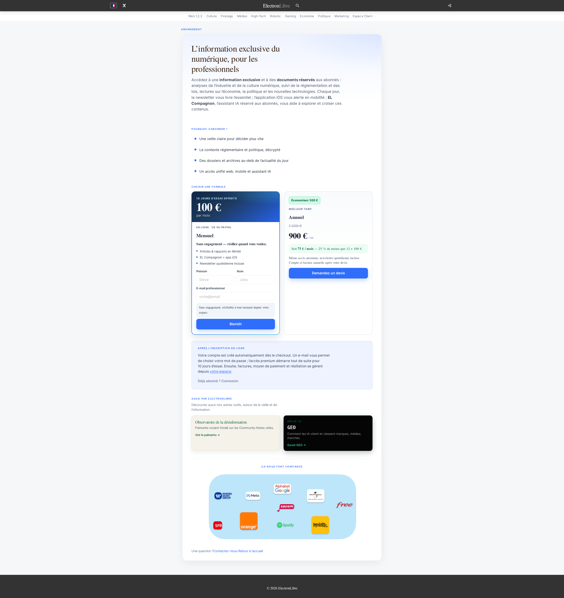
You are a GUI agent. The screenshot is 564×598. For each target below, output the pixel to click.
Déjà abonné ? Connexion (218, 381)
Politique (324, 16)
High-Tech (258, 16)
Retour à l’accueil (250, 551)
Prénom (201, 271)
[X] (124, 5)
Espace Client (363, 16)
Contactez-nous (225, 551)
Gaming (290, 16)
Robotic (275, 16)
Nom (240, 271)
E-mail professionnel (210, 288)
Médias (242, 16)
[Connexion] (450, 5)
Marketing (341, 16)
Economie (307, 16)
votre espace (220, 371)
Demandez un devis (328, 273)
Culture (211, 16)
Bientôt (236, 324)
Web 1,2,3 (195, 16)
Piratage (227, 16)
